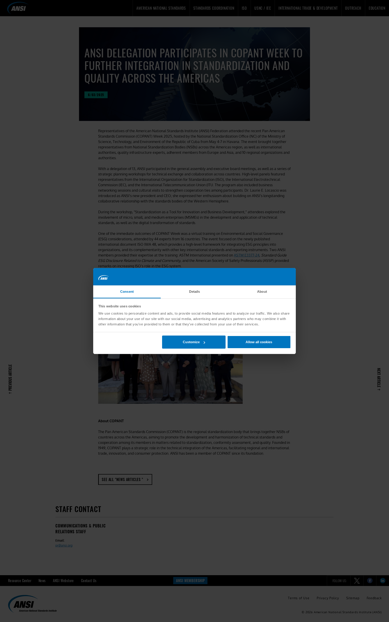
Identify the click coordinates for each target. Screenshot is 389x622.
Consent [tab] (127, 291)
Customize (191, 342)
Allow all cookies (259, 342)
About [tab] (262, 291)
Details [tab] (194, 291)
